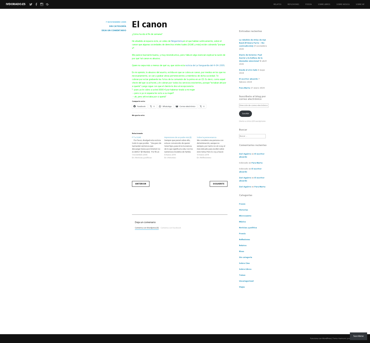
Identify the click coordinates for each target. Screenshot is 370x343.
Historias (243, 210)
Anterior (140, 184)
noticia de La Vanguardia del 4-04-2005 (205, 65)
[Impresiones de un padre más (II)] (180, 147)
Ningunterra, (177, 41)
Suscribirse (358, 336)
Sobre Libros (324, 4)
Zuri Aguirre (245, 154)
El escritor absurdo (248, 79)
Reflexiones (293, 4)
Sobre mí (360, 4)
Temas (242, 275)
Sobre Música (343, 4)
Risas (241, 251)
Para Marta (244, 88)
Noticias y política (248, 227)
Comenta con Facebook (171, 228)
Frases (242, 204)
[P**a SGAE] (148, 147)
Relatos (277, 4)
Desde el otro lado (248, 70)
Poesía (308, 4)
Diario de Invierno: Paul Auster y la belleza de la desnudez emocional (250, 58)
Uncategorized (246, 281)
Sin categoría (117, 26)
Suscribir (245, 113)
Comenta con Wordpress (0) (147, 228)
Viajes (242, 287)
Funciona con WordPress (320, 338)
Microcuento (245, 216)
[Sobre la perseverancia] (213, 147)
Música (242, 222)
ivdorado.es (15, 4)
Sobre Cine (244, 263)
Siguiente (218, 184)
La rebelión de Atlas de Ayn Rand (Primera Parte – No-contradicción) (252, 43)
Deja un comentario (114, 30)
